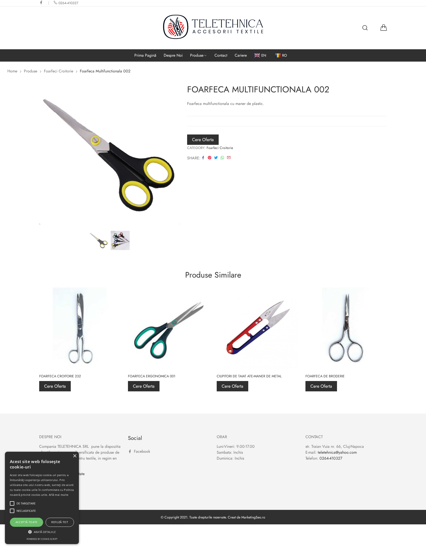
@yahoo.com (346, 452)
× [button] (74, 456)
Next (176, 154)
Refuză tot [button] (59, 522)
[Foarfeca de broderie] (346, 328)
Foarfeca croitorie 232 (60, 376)
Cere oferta (203, 139)
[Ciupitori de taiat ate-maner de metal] (257, 328)
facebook (41, 2)
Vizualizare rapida (111, 296)
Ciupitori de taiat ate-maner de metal (249, 376)
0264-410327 (331, 458)
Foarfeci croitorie (220, 147)
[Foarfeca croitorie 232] (80, 328)
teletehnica (327, 452)
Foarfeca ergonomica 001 (151, 376)
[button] (42, 531)
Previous (43, 154)
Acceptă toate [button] (26, 522)
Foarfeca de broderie (325, 376)
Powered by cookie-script (42, 539)
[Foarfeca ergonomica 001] (168, 328)
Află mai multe (58, 495)
